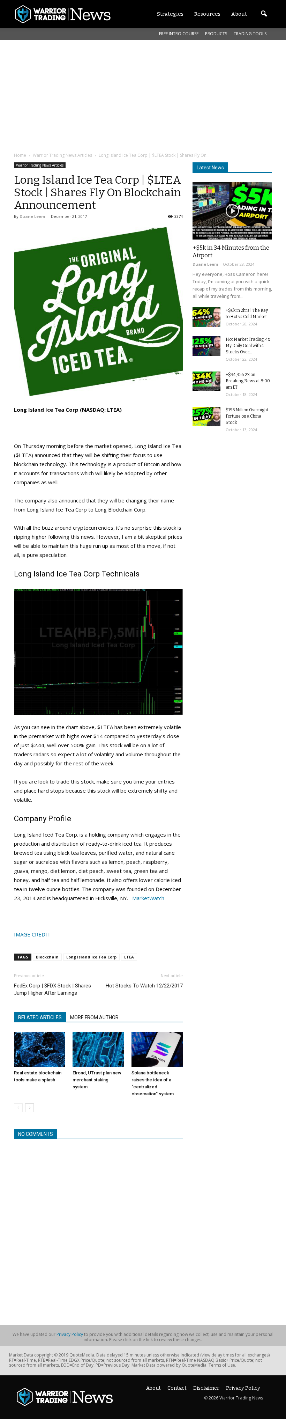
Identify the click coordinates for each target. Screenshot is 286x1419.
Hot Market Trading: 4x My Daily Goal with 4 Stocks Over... (248, 345)
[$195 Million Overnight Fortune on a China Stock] (206, 416)
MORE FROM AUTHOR (94, 1017)
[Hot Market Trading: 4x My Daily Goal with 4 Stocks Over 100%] (206, 346)
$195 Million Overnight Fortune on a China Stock (247, 416)
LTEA (129, 957)
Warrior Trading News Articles (39, 165)
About (153, 1388)
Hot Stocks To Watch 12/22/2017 (144, 986)
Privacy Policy (70, 1334)
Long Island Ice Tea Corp (91, 957)
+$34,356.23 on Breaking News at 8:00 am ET (248, 381)
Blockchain (47, 957)
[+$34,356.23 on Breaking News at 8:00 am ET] (206, 381)
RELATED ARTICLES (40, 1017)
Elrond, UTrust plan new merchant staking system (97, 1079)
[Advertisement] (150, 96)
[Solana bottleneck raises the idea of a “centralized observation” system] (157, 1049)
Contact (177, 1388)
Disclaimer (206, 1388)
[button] (263, 14)
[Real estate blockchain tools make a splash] (39, 1049)
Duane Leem (32, 216)
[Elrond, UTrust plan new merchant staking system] (98, 1049)
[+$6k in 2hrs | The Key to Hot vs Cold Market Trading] (206, 317)
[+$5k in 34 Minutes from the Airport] (232, 211)
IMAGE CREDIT (32, 934)
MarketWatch (148, 898)
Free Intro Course (178, 34)
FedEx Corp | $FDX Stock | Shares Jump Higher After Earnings (52, 989)
